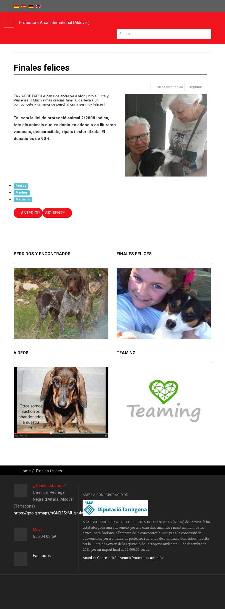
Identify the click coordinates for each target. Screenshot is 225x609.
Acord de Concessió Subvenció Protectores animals (123, 557)
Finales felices (49, 471)
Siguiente (55, 212)
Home (25, 471)
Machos (22, 192)
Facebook (42, 555)
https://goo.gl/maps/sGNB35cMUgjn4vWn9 (52, 513)
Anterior (30, 212)
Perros (21, 186)
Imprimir (196, 87)
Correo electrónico (168, 87)
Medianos (23, 199)
